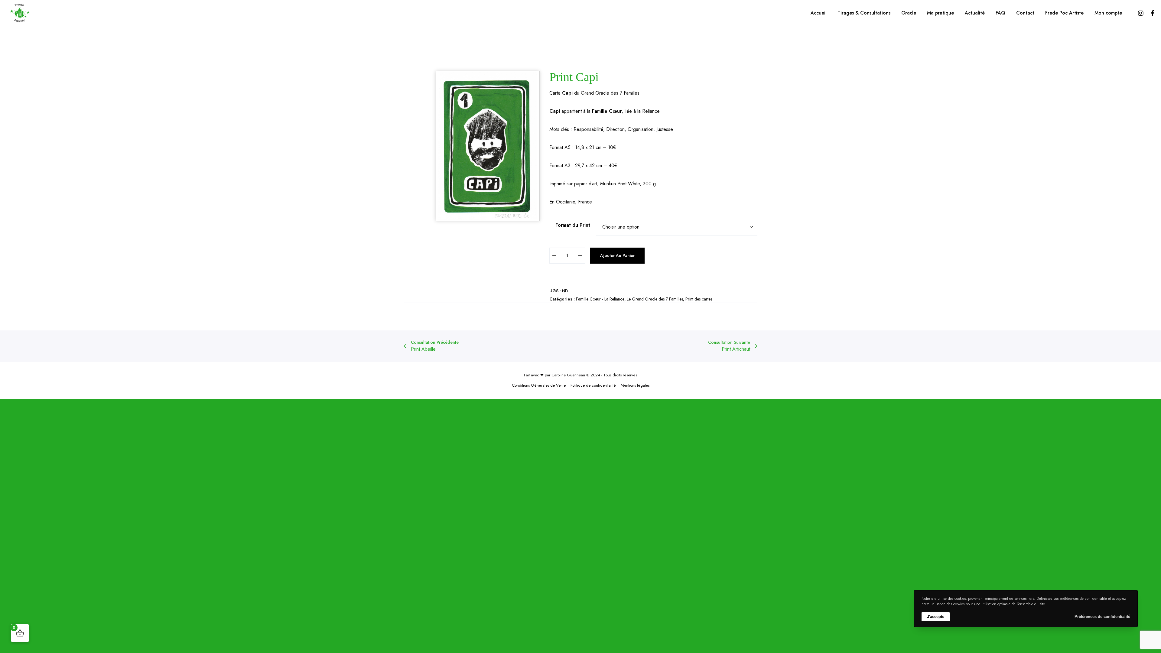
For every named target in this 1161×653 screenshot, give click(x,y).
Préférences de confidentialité (1102, 616)
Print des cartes (698, 299)
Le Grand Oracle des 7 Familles (655, 299)
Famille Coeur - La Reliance (600, 299)
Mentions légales (635, 385)
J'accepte (935, 616)
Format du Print (572, 225)
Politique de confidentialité (593, 385)
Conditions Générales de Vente (539, 385)
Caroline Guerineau (568, 375)
